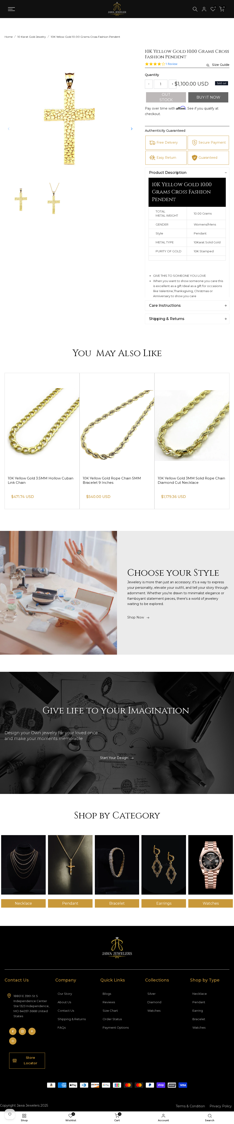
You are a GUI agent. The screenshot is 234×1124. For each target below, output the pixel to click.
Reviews (109, 1002)
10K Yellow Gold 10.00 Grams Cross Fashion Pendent (85, 36)
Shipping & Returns (72, 1019)
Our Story (65, 993)
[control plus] (172, 84)
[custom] (12, 1031)
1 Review (171, 64)
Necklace (199, 993)
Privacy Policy (221, 1106)
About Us (64, 1002)
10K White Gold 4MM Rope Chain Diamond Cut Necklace (37, 480)
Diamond (154, 1002)
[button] (131, 129)
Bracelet (198, 1019)
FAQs (62, 1027)
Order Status (112, 1019)
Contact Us (66, 1010)
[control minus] (149, 84)
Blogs (107, 993)
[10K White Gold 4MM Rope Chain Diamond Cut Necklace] (42, 422)
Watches (153, 1010)
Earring (197, 1010)
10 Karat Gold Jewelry (31, 36)
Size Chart (110, 1010)
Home (9, 36)
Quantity (152, 75)
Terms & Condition (190, 1106)
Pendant (198, 1002)
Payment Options (116, 1027)
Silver (151, 993)
